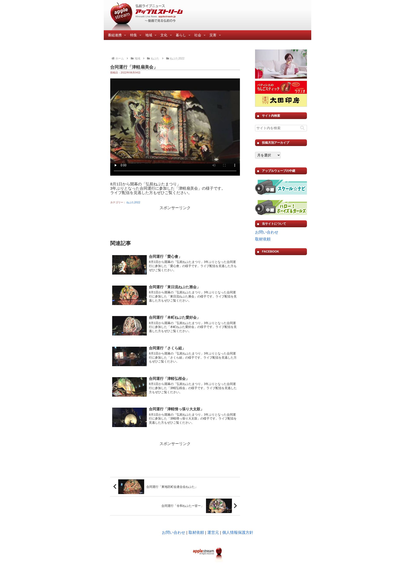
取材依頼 (263, 239)
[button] (302, 128)
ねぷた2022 (133, 202)
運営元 (213, 532)
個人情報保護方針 (237, 532)
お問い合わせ (266, 232)
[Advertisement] (175, 222)
